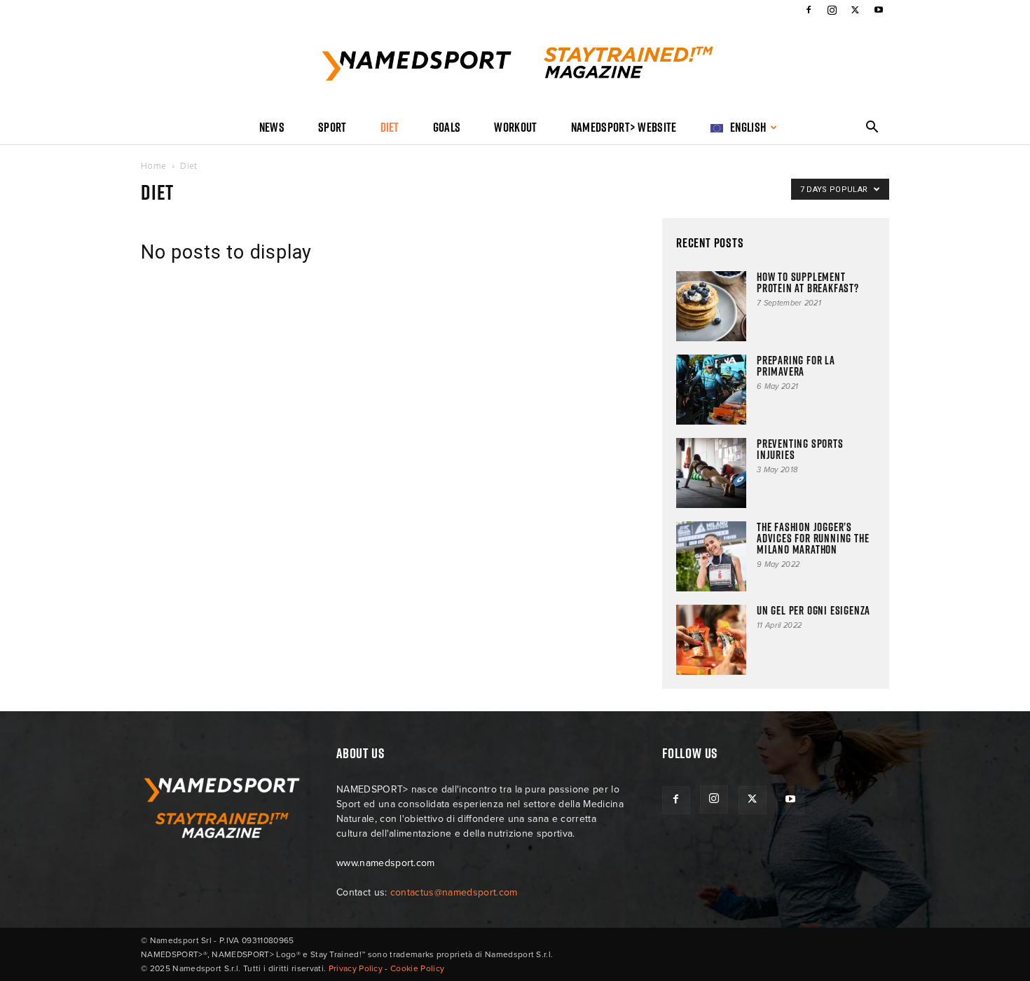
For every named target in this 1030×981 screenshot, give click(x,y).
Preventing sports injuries (800, 449)
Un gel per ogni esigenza (813, 610)
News (271, 127)
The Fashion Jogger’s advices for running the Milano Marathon (813, 538)
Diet (389, 127)
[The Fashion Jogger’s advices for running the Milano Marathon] (711, 556)
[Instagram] (831, 10)
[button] (872, 128)
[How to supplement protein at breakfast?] (711, 306)
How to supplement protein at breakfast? (808, 282)
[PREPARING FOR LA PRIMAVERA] (711, 390)
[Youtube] (878, 10)
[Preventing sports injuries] (711, 473)
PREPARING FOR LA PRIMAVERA (796, 365)
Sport (332, 127)
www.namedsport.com (385, 863)
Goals (447, 127)
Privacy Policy (356, 968)
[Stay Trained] (515, 65)
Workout (515, 127)
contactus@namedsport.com (454, 892)
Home (153, 166)
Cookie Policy (417, 968)
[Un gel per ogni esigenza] (711, 640)
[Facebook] (808, 10)
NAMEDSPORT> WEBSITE (624, 127)
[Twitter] (855, 10)
